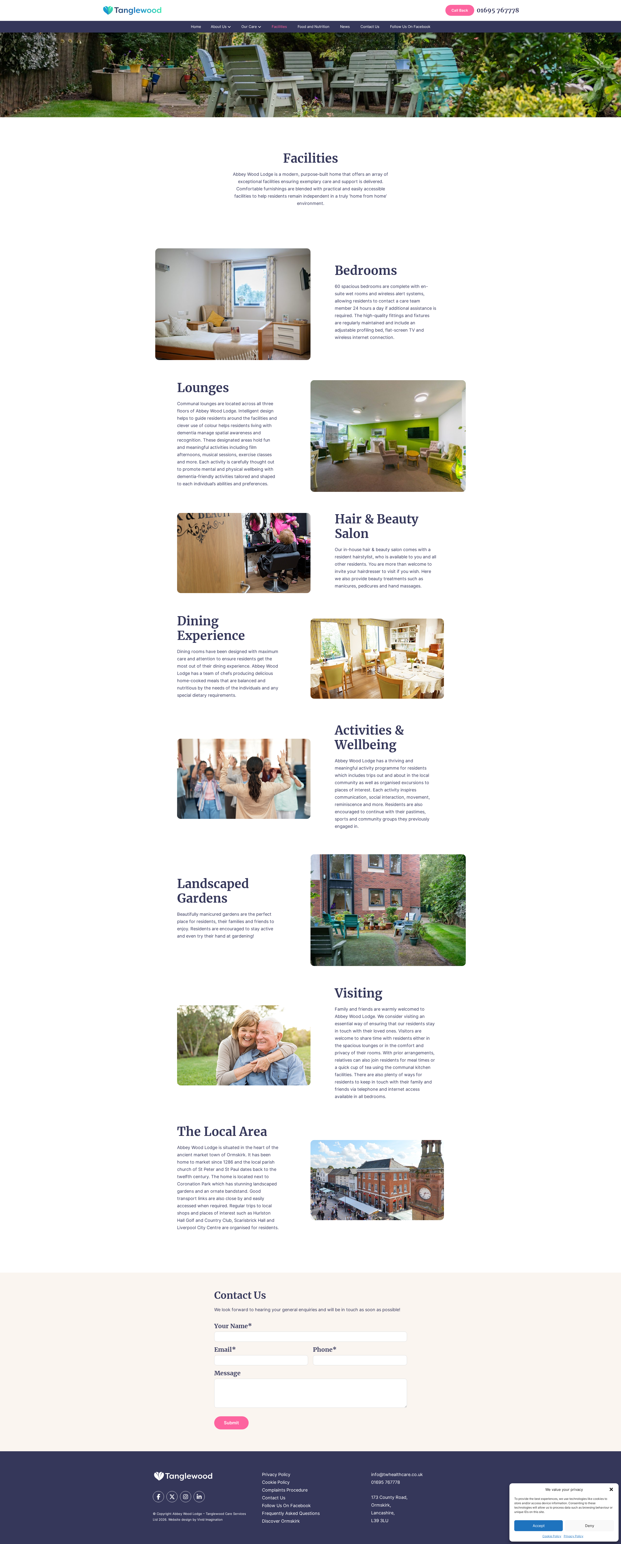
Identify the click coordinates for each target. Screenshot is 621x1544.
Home (196, 26)
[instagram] (185, 1496)
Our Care (249, 26)
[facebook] (158, 1496)
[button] (611, 1489)
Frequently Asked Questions (291, 1513)
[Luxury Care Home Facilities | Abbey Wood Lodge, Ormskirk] (132, 10)
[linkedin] (199, 1496)
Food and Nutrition (313, 26)
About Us (219, 26)
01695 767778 (498, 10)
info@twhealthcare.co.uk (397, 1474)
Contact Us (369, 26)
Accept (539, 1525)
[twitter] (172, 1496)
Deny (589, 1525)
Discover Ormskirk (281, 1521)
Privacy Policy (573, 1536)
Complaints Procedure (285, 1490)
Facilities (279, 26)
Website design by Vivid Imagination (195, 1519)
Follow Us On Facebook (410, 26)
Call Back (459, 10)
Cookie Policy (551, 1536)
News (345, 26)
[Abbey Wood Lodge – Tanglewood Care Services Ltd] (183, 1476)
